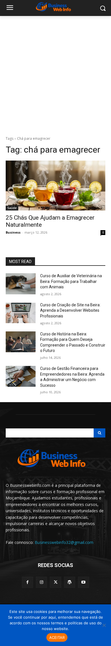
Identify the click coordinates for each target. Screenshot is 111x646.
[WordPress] (69, 582)
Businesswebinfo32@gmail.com (64, 542)
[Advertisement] (55, 74)
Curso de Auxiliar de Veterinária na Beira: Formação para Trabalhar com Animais (71, 281)
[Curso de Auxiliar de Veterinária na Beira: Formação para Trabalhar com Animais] (21, 283)
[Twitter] (55, 582)
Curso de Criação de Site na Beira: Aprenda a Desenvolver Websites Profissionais (70, 310)
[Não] (104, 625)
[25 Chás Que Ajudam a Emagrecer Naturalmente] (55, 185)
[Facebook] (27, 582)
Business (13, 232)
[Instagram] (41, 582)
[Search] (99, 433)
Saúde (12, 208)
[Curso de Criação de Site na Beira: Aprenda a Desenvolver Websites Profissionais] (21, 312)
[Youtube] (83, 582)
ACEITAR (57, 637)
